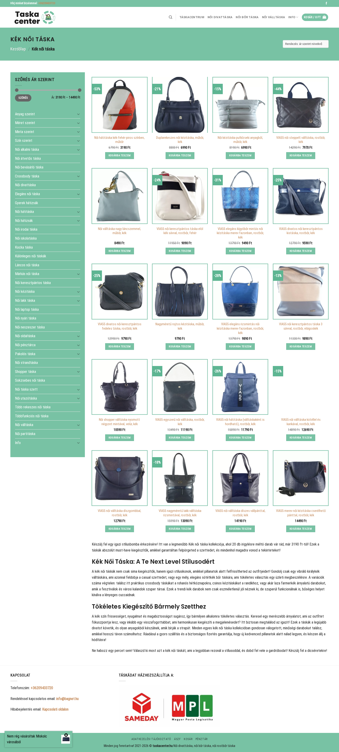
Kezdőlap (18, 48)
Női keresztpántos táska (33, 283)
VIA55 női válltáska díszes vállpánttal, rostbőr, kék (240, 513)
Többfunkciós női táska (31, 416)
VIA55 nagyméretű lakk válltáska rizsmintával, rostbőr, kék (180, 513)
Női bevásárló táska (29, 167)
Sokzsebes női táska (30, 380)
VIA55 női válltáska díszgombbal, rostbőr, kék (119, 513)
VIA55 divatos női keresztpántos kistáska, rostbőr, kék (301, 231)
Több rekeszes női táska (33, 407)
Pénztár (202, 739)
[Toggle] (78, 114)
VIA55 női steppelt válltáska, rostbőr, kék (300, 140)
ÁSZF (177, 739)
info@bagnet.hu (67, 699)
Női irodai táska (26, 229)
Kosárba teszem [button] (120, 155)
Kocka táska (24, 247)
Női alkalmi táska (27, 149)
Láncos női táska (27, 265)
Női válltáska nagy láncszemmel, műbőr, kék (119, 231)
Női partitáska (25, 434)
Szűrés (23, 97)
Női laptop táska (27, 309)
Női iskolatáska (26, 238)
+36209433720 (46, 3)
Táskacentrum (191, 17)
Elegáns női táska (27, 194)
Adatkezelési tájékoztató (151, 739)
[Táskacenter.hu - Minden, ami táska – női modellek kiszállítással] (33, 17)
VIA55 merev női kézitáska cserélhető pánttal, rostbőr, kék (301, 513)
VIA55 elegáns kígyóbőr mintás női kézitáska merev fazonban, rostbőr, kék (240, 233)
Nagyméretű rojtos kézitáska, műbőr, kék (179, 326)
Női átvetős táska (28, 158)
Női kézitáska (25, 291)
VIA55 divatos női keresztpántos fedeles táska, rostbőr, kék (119, 326)
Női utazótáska (26, 398)
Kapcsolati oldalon (55, 709)
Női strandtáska (26, 362)
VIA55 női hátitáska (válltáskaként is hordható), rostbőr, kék (240, 422)
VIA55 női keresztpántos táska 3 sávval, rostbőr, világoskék (300, 326)
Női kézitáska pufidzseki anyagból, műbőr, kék (240, 140)
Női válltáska (273, 17)
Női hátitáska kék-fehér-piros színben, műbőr (119, 140)
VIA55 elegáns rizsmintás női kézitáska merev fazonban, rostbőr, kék (240, 328)
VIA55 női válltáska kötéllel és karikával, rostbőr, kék (301, 422)
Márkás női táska (27, 274)
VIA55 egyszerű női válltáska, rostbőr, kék (180, 422)
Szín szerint (23, 140)
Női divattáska (220, 17)
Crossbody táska (27, 176)
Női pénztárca (25, 345)
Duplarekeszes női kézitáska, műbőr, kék (180, 140)
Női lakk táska (25, 300)
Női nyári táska (25, 318)
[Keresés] (170, 17)
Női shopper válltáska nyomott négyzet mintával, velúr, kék (119, 422)
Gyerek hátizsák (26, 202)
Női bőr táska (247, 17)
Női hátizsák (24, 220)
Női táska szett (26, 389)
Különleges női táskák (30, 256)
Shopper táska (25, 371)
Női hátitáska (24, 211)
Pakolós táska (25, 353)
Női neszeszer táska (30, 327)
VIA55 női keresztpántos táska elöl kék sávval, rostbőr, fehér (180, 231)
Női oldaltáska (25, 336)
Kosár (188, 739)
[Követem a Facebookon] (326, 3)
